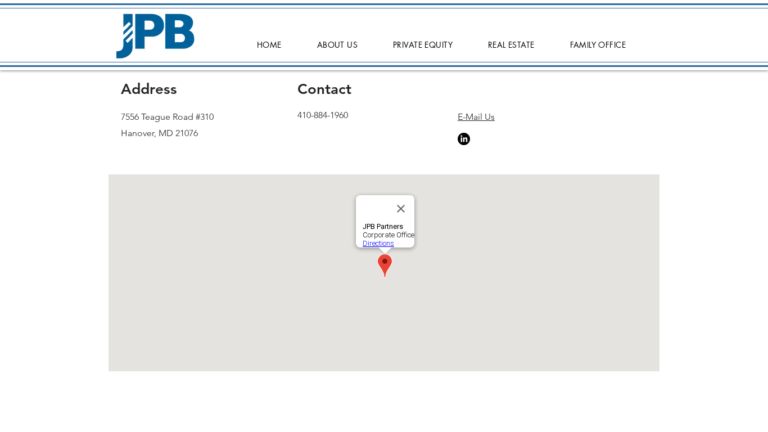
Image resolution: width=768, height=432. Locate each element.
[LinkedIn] (464, 139)
